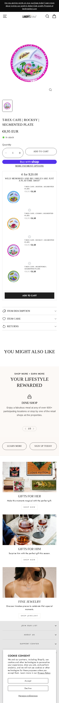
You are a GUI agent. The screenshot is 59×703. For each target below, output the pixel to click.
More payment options (29, 166)
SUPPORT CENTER (29, 644)
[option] (29, 6)
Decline (28, 688)
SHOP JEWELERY (29, 616)
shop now (29, 507)
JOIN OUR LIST (29, 625)
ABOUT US (29, 635)
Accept (28, 680)
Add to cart (29, 295)
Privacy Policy (44, 672)
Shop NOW (29, 560)
